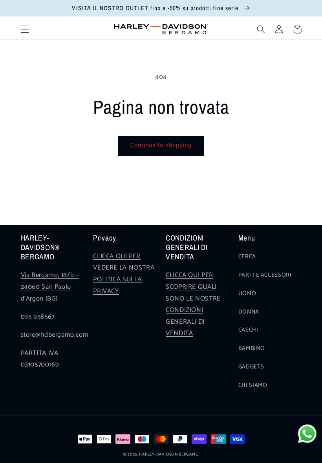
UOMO (247, 293)
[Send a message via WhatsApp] (307, 434)
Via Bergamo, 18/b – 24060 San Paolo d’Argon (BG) (50, 287)
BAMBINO (251, 348)
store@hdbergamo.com (55, 335)
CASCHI (248, 330)
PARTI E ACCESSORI (265, 275)
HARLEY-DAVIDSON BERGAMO (169, 454)
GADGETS (251, 367)
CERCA (247, 256)
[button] (25, 29)
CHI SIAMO (252, 385)
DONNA (248, 312)
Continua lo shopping (161, 145)
